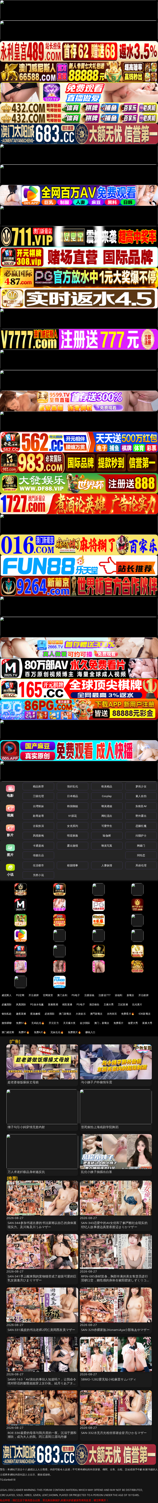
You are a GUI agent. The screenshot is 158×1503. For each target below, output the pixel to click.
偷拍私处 (7, 1013)
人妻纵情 (106, 865)
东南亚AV (141, 806)
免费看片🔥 (127, 1013)
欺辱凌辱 (38, 816)
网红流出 (106, 816)
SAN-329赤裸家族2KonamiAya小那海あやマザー (115, 1330)
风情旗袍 (38, 835)
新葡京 (130, 995)
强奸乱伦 (72, 786)
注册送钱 (89, 995)
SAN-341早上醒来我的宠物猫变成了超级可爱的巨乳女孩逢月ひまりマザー (42, 1278)
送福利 (118, 995)
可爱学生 (106, 826)
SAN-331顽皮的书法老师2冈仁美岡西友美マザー (41, 1330)
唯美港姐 (106, 806)
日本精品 (72, 796)
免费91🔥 (24, 1032)
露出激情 (72, 845)
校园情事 (72, 865)
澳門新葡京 (96, 1013)
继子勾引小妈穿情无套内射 (26, 1127)
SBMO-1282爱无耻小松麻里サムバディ (108, 1379)
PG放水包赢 (37, 1004)
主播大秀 (109, 1004)
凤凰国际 (21, 1004)
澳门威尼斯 (8, 1032)
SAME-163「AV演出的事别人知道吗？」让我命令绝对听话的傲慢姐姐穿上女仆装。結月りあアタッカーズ (42, 1383)
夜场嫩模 (35, 1013)
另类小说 (38, 875)
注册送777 (104, 995)
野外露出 (141, 816)
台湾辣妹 (38, 806)
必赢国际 (7, 1004)
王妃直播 (123, 1004)
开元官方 (54, 1023)
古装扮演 (38, 826)
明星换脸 (72, 835)
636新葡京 (145, 1013)
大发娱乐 (81, 1013)
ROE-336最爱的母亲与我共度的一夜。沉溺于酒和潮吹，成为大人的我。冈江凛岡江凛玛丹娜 (42, 1435)
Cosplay (107, 796)
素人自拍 (141, 796)
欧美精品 (106, 786)
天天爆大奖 (69, 1023)
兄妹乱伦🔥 (57, 1032)
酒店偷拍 (94, 1004)
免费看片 (119, 1023)
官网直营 (48, 995)
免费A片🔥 (40, 1032)
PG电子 (76, 995)
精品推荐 (38, 786)
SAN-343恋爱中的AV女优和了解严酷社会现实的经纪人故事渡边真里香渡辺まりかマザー (114, 1225)
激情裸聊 (7, 1023)
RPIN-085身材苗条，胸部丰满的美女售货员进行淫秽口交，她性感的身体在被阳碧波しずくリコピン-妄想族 (115, 1280)
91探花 (72, 816)
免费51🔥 (21, 1023)
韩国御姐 (72, 806)
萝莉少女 (141, 786)
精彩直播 (67, 1004)
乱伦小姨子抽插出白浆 (96, 1172)
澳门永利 (62, 995)
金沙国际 (85, 1023)
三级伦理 (38, 796)
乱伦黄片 (137, 1004)
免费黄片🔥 (74, 1032)
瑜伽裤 (107, 835)
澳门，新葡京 (101, 1023)
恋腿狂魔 (141, 826)
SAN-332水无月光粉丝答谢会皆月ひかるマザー (114, 1433)
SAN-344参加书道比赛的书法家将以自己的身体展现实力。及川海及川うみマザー (42, 1225)
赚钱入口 (90, 1032)
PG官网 (20, 995)
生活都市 (38, 865)
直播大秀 (147, 1023)
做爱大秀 (133, 1023)
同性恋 (141, 855)
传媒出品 (38, 855)
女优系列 (72, 826)
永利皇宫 (112, 1013)
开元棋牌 (34, 995)
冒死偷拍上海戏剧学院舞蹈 (99, 1127)
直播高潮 (53, 1004)
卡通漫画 (38, 845)
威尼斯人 (7, 995)
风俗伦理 (141, 865)
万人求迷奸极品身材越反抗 (26, 1172)
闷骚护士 (141, 835)
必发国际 (50, 1013)
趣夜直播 (21, 1013)
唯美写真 (106, 845)
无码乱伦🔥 (37, 1023)
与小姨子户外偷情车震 (96, 1082)
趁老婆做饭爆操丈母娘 (23, 1082)
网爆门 (141, 845)
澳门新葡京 (65, 1013)
